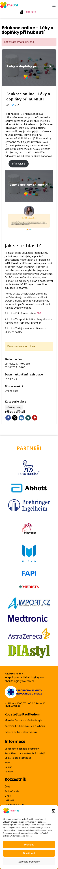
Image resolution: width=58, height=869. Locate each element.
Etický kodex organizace (18, 757)
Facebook (8, 417)
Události (9, 800)
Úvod (7, 786)
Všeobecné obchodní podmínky (22, 748)
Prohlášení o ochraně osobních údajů (25, 753)
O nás (8, 795)
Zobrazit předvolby (29, 861)
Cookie (8, 767)
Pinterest (34, 417)
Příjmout (29, 844)
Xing (28, 417)
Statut (8, 762)
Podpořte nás (12, 791)
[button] (53, 811)
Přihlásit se (30, 11)
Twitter (14, 417)
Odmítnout (29, 853)
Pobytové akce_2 (14, 805)
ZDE (39, 313)
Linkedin (21, 417)
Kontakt (9, 771)
